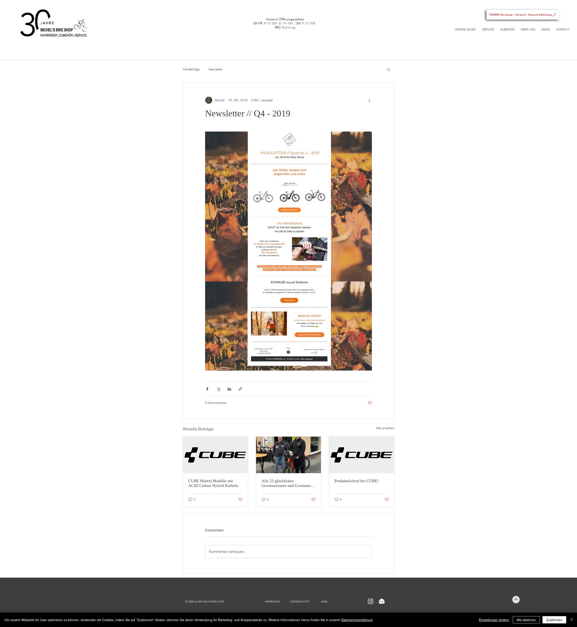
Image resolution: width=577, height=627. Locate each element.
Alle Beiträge (191, 69)
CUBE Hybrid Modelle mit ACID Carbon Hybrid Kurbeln (213, 483)
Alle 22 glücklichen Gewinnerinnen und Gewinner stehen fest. (286, 483)
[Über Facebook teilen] (207, 389)
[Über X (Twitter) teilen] (218, 389)
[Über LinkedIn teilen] (229, 389)
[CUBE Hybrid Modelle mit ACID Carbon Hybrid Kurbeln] (215, 455)
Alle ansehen (385, 428)
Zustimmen (554, 620)
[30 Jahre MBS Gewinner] (288, 455)
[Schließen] (571, 619)
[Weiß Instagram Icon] (370, 601)
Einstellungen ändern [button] (494, 620)
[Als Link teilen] (240, 389)
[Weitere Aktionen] (369, 100)
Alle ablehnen (526, 620)
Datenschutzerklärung (357, 620)
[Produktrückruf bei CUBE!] (361, 455)
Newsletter (215, 69)
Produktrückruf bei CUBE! (356, 481)
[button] (465, 29)
